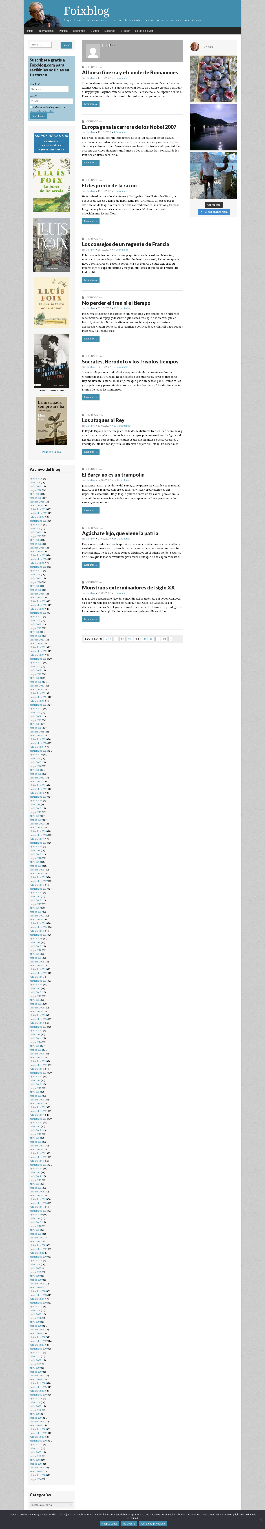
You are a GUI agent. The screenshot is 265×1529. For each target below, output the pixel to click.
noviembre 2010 (39, 1203)
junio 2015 (35, 992)
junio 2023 (35, 624)
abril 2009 (35, 1275)
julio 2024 (35, 574)
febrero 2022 (37, 685)
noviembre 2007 (39, 1341)
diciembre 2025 (38, 509)
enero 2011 (36, 1195)
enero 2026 (36, 505)
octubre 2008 (37, 1299)
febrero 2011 (37, 1191)
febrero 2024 (37, 593)
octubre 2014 (37, 1023)
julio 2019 (35, 804)
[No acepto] (260, 1519)
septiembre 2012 (39, 1118)
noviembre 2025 (39, 513)
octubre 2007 (37, 1345)
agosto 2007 (36, 1352)
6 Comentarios (121, 366)
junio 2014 (35, 1038)
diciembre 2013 (38, 1061)
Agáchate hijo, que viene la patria (120, 533)
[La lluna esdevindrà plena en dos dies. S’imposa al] (213, 127)
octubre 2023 (37, 609)
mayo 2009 (35, 1272)
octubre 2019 (37, 793)
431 (122, 639)
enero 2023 (36, 643)
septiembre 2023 (39, 612)
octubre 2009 (37, 1253)
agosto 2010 (36, 1214)
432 (130, 639)
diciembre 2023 (38, 601)
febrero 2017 (37, 915)
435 (151, 639)
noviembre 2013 (39, 1065)
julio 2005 (35, 1448)
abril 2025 (35, 540)
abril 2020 (35, 770)
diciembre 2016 (38, 923)
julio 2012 (35, 1126)
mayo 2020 (35, 766)
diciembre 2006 (38, 1383)
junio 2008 (35, 1314)
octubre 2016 (37, 931)
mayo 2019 (35, 812)
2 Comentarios (121, 191)
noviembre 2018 (39, 835)
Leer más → (90, 104)
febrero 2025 (37, 547)
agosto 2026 (36, 478)
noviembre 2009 (39, 1249)
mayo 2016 (35, 950)
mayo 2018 (35, 858)
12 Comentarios (122, 308)
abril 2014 (35, 1046)
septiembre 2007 (39, 1348)
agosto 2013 (36, 1076)
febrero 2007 (37, 1375)
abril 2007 (35, 1367)
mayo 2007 (35, 1364)
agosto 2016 (36, 938)
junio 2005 (35, 1452)
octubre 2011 (37, 1161)
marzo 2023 (36, 636)
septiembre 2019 (39, 796)
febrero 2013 (37, 1099)
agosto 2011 (36, 1168)
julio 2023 (35, 620)
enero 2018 (36, 873)
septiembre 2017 (39, 888)
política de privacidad (42, 111)
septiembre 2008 (39, 1302)
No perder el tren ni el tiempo (116, 303)
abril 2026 (35, 494)
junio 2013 (35, 1084)
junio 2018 (35, 854)
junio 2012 (35, 1130)
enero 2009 (36, 1287)
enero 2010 (36, 1241)
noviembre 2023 (39, 605)
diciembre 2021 (38, 693)
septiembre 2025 (39, 520)
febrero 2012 (37, 1145)
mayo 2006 (35, 1410)
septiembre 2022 (39, 658)
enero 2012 (36, 1149)
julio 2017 (35, 896)
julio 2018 (35, 850)
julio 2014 (35, 1034)
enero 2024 (36, 597)
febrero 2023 (37, 639)
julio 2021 (35, 712)
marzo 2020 (36, 774)
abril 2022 (35, 678)
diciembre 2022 (38, 647)
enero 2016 (36, 965)
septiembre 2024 (39, 566)
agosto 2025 (36, 524)
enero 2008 (36, 1333)
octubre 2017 (37, 885)
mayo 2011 (35, 1180)
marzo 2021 (36, 728)
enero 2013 (36, 1103)
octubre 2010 (37, 1207)
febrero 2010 (37, 1237)
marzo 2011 (36, 1187)
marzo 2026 (36, 498)
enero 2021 (36, 735)
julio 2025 (35, 528)
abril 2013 (35, 1092)
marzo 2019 (36, 820)
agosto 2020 (36, 754)
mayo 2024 (35, 582)
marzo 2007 (36, 1371)
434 (144, 639)
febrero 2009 (37, 1283)
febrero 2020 (37, 777)
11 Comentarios (122, 425)
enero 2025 (36, 551)
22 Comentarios (122, 480)
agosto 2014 (36, 1030)
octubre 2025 (37, 517)
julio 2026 (35, 482)
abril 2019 (35, 816)
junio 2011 (35, 1176)
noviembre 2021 (39, 697)
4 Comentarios (121, 132)
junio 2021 (35, 716)
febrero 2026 (37, 501)
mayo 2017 (35, 904)
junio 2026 (35, 486)
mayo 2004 (35, 1479)
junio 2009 (35, 1268)
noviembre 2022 (39, 651)
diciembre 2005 (38, 1429)
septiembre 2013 (39, 1072)
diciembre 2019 (38, 785)
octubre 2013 (37, 1069)
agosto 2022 (36, 662)
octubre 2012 (37, 1115)
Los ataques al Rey (103, 420)
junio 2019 (35, 808)
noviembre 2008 (39, 1295)
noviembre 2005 (39, 1433)
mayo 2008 (35, 1318)
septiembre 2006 (39, 1394)
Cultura (94, 30)
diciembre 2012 (38, 1107)
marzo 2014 (36, 1049)
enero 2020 (36, 781)
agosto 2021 (36, 708)
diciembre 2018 (38, 831)
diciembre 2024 (38, 555)
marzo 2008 (36, 1325)
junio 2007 (35, 1360)
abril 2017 (35, 908)
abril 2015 (35, 1000)
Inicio (30, 30)
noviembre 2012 (39, 1111)
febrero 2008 (37, 1329)
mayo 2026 (35, 490)
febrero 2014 (37, 1053)
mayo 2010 (35, 1226)
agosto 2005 (36, 1444)
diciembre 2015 (38, 969)
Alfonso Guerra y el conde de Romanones (130, 72)
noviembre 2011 (39, 1157)
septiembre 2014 (39, 1026)
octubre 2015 (37, 977)
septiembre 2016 (39, 934)
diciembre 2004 (38, 1475)
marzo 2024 (36, 590)
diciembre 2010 (38, 1199)
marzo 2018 (36, 866)
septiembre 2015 (39, 980)
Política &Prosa (51, 452)
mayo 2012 (35, 1134)
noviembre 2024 (39, 559)
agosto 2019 (36, 800)
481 (164, 639)
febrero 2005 (37, 1467)
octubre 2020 (37, 747)
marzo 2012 (36, 1141)
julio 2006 (35, 1402)
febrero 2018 (37, 869)
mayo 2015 (35, 996)
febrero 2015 (37, 1007)
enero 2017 (36, 919)
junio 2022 (35, 670)
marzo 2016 (36, 958)
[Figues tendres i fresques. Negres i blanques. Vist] (213, 79)
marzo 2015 (36, 1003)
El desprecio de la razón (109, 185)
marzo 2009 (36, 1279)
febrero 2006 (37, 1421)
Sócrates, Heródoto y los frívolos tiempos (130, 361)
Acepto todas (110, 1523)
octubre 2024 (37, 563)
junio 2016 (35, 946)
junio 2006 (35, 1406)
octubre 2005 (37, 1437)
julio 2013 (35, 1080)
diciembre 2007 (38, 1337)
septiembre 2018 (39, 842)
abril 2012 (35, 1138)
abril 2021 (35, 724)
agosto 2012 (36, 1122)
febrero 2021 (37, 731)
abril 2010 (35, 1230)
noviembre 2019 (39, 789)
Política (63, 30)
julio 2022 (35, 666)
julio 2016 (35, 942)
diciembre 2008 (38, 1291)
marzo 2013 (36, 1095)
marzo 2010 (36, 1233)
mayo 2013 (35, 1088)
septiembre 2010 (39, 1210)
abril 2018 (35, 862)
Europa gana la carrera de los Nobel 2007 (129, 127)
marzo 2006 (36, 1417)
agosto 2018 (36, 846)
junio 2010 (35, 1222)
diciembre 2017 (38, 877)
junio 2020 (35, 762)
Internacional (46, 30)
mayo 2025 (35, 536)
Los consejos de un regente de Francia (125, 244)
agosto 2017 (36, 892)
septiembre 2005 (39, 1440)
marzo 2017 (36, 912)
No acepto (129, 1523)
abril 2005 (35, 1459)
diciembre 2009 (38, 1245)
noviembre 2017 (39, 881)
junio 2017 (35, 900)
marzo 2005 (36, 1463)
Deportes (109, 30)
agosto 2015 (36, 984)
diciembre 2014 (38, 1015)
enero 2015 (36, 1011)
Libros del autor (144, 30)
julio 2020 (35, 758)
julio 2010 (35, 1218)
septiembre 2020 (39, 750)
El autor (125, 30)
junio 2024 (35, 578)
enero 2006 (36, 1425)
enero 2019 (36, 827)
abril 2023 (35, 632)
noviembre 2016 (39, 927)
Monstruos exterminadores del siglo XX (128, 587)
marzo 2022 (36, 682)
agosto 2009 (36, 1260)
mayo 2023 (35, 628)
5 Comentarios (121, 593)
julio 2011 (35, 1172)
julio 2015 (35, 988)
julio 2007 (35, 1356)
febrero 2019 (37, 823)
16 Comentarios (122, 538)
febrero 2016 (37, 961)
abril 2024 (35, 586)
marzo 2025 (36, 544)
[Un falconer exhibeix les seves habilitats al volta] (213, 175)
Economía (79, 30)
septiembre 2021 (39, 704)
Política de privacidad (152, 1523)
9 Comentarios (121, 77)
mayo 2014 (35, 1042)
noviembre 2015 (39, 973)
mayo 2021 (35, 720)
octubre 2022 (37, 655)
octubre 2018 (37, 839)
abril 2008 (35, 1321)
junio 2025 (35, 532)
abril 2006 (35, 1413)
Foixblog (86, 10)
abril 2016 (35, 954)
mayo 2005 (35, 1456)
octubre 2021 (37, 701)
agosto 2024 (36, 570)
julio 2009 (35, 1264)
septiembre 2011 (39, 1164)
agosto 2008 (36, 1306)
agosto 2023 (36, 616)
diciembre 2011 (38, 1153)
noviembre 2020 (39, 743)
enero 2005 (36, 1471)
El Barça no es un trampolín (113, 474)
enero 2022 (36, 689)
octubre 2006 (37, 1391)
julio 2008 (35, 1310)
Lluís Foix (90, 77)
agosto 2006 (36, 1398)
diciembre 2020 (38, 739)
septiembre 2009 (39, 1256)
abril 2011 (35, 1184)
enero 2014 (36, 1057)
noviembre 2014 (39, 1019)
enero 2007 (36, 1379)
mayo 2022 (35, 674)
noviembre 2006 (39, 1387)
